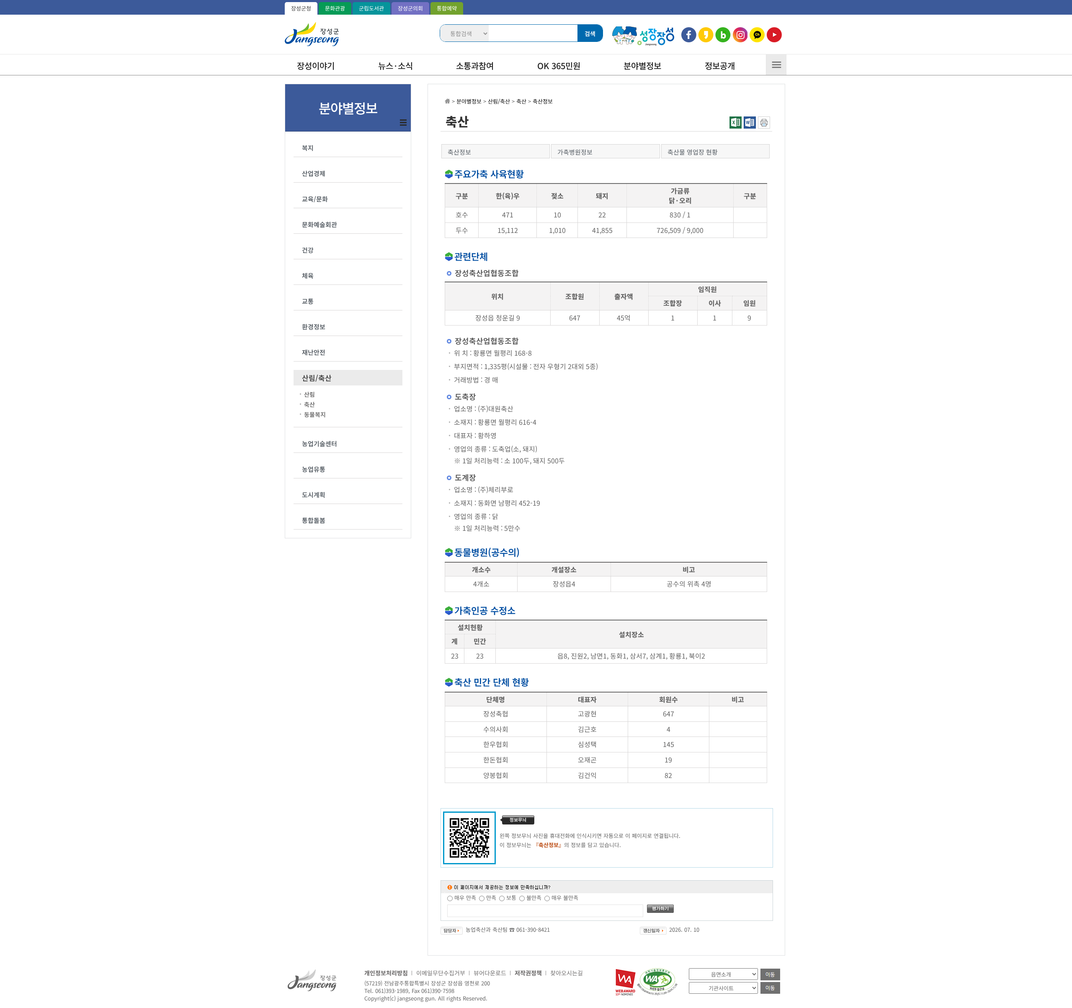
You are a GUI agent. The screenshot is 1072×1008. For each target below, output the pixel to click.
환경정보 (313, 326)
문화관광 (335, 8)
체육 (308, 275)
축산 (309, 404)
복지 (308, 147)
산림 (309, 394)
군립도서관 (371, 8)
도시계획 (313, 494)
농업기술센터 (319, 443)
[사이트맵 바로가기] (776, 67)
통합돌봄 (313, 520)
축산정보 (543, 101)
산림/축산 (317, 378)
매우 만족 (465, 898)
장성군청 (301, 8)
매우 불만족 (564, 898)
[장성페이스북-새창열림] (689, 34)
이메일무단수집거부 (440, 973)
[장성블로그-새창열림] (723, 34)
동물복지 (315, 415)
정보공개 (720, 65)
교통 (308, 301)
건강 (308, 250)
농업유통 (313, 469)
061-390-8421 (533, 929)
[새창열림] (626, 993)
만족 (491, 898)
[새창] (764, 126)
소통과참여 (475, 65)
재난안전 (313, 352)
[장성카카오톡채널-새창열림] (757, 34)
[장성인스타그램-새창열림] (740, 34)
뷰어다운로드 (490, 973)
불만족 (533, 898)
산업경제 (313, 173)
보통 (511, 898)
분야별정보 (642, 65)
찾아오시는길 (566, 973)
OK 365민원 (558, 65)
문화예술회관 (319, 224)
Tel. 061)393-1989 (386, 991)
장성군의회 (410, 8)
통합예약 (447, 8)
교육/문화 (315, 198)
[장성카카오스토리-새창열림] (706, 34)
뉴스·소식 (395, 65)
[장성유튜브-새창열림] (774, 34)
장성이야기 (316, 65)
